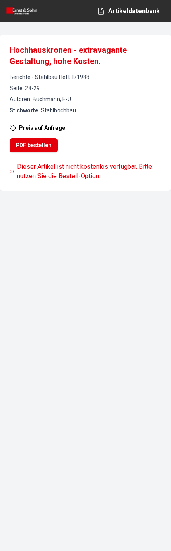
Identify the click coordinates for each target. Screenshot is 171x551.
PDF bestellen (33, 145)
